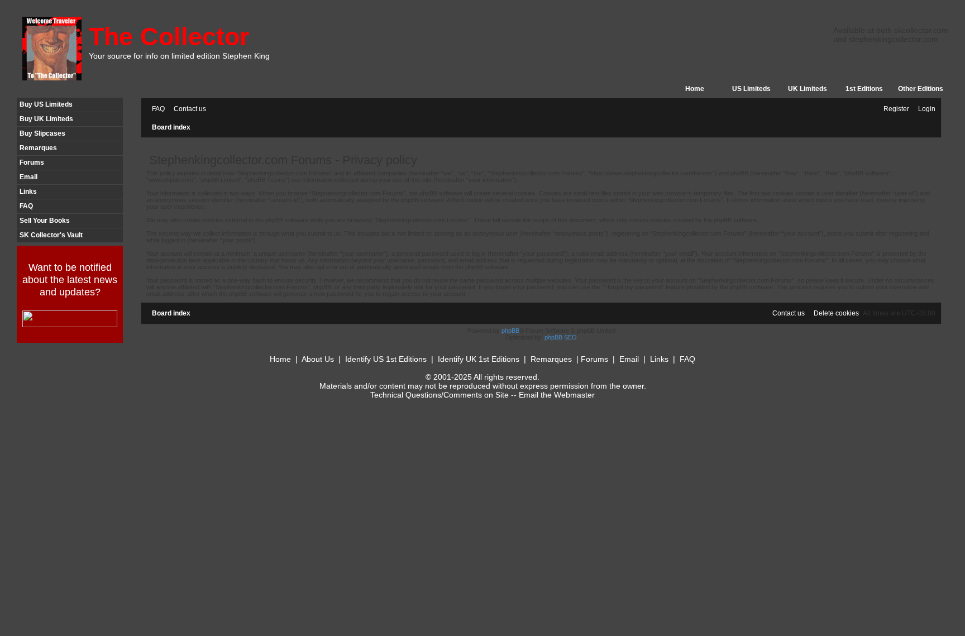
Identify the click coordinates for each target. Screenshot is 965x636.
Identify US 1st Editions (386, 359)
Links (28, 191)
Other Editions (920, 89)
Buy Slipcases (42, 133)
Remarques (38, 148)
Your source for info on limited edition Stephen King (179, 55)
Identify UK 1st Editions (478, 359)
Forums (32, 162)
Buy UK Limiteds (46, 119)
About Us (318, 359)
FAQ (26, 206)
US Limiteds (751, 89)
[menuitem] (156, 109)
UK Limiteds (807, 89)
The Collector (169, 36)
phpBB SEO (560, 337)
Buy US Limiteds (46, 104)
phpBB (510, 330)
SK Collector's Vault (51, 235)
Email (28, 177)
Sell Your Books (45, 220)
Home (694, 89)
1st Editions (864, 89)
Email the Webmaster (557, 394)
